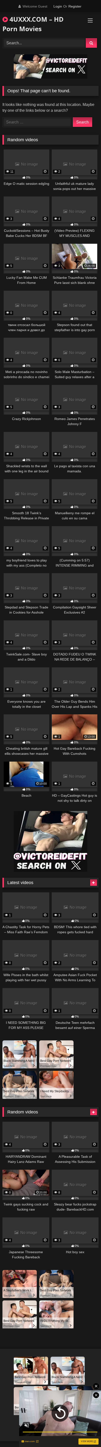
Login (57, 6)
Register (74, 6)
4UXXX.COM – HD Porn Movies (32, 24)
